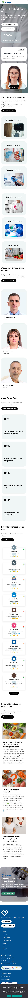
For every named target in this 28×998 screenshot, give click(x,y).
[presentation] (14, 731)
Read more (17, 633)
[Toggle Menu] (24, 2)
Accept (9, 996)
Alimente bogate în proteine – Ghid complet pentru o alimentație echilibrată (13, 744)
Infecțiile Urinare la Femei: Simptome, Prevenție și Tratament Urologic (12, 839)
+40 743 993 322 (7, 955)
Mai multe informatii (17, 996)
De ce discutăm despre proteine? (11, 791)
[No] (26, 991)
